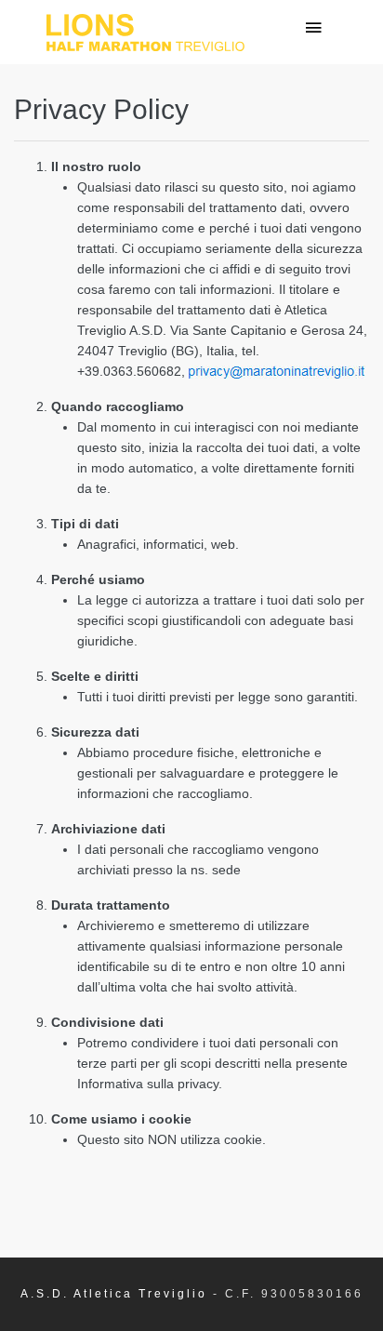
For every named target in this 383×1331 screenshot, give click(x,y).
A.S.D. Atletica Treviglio (113, 1293)
